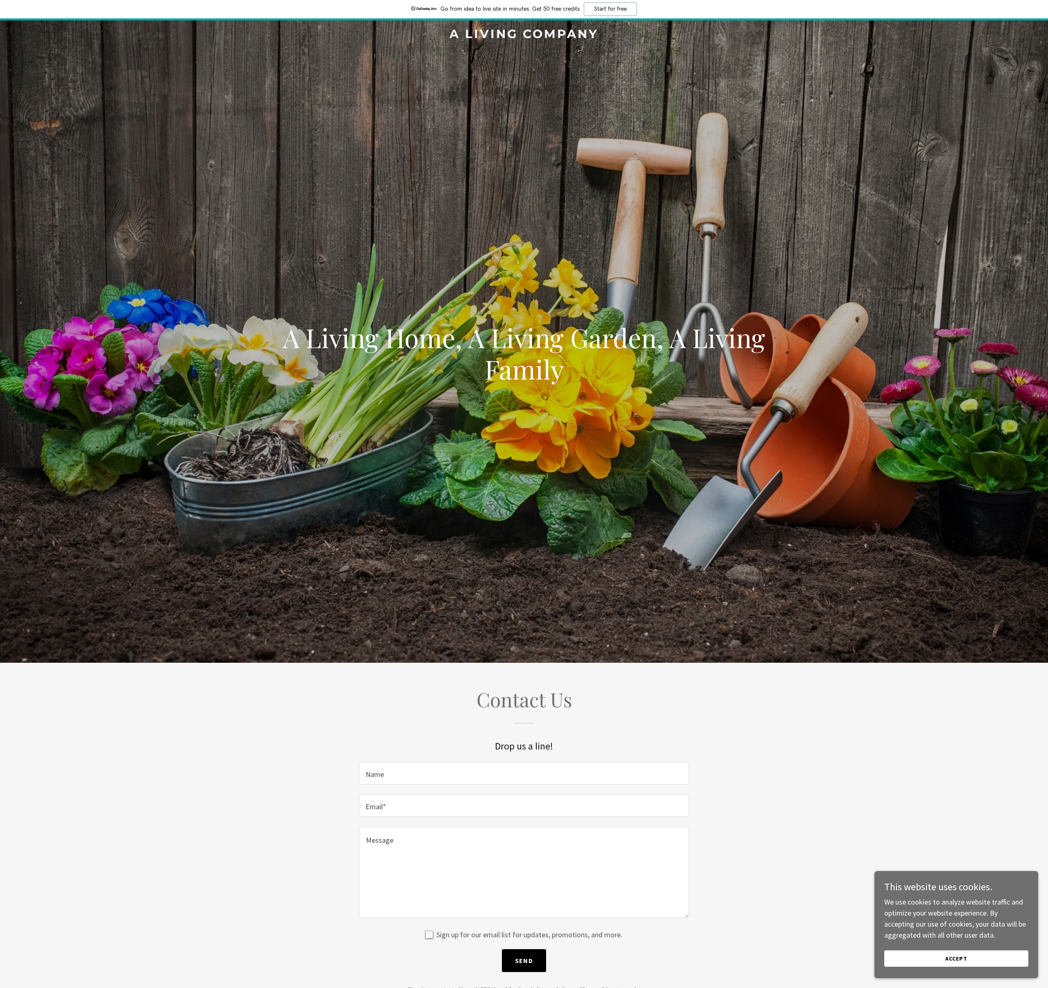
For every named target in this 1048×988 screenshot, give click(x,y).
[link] (524, 35)
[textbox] (524, 773)
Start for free (610, 9)
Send (524, 960)
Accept (956, 958)
